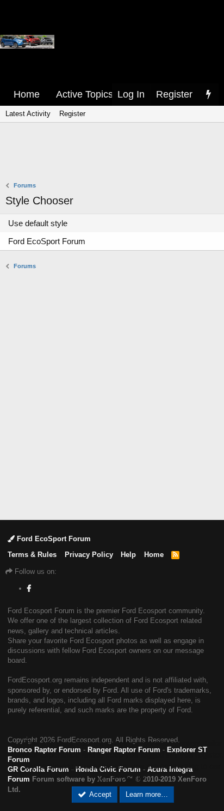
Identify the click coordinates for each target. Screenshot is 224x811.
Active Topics (84, 94)
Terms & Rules (32, 554)
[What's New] (208, 94)
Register (72, 114)
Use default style (37, 223)
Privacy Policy (89, 554)
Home (27, 94)
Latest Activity (28, 114)
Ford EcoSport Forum (46, 241)
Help (128, 554)
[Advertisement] (114, 153)
